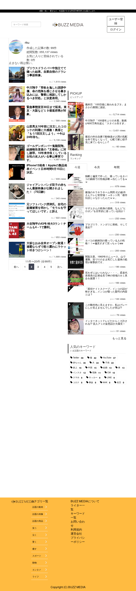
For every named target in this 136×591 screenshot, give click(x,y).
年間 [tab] (117, 167)
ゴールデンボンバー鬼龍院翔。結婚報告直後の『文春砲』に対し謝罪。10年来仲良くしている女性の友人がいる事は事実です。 (47, 153)
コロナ (77, 382)
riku (27, 42)
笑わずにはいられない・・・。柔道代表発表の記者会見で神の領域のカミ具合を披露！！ (106, 275)
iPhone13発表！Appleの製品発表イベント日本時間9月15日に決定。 (47, 168)
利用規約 (76, 529)
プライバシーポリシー (78, 540)
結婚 (107, 367)
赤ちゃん (79, 362)
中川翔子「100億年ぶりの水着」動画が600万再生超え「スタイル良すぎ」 (106, 122)
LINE (111, 377)
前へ (16, 266)
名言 (120, 382)
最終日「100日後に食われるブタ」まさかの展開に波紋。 (106, 106)
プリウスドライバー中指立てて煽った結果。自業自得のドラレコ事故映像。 (46, 71)
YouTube (109, 357)
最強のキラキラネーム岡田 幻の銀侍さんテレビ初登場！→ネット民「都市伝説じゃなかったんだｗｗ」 (106, 195)
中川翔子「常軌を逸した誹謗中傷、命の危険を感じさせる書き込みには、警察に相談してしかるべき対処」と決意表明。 (46, 92)
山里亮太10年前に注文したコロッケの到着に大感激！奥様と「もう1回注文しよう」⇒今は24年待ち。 (47, 131)
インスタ (79, 372)
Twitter (78, 357)
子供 (109, 362)
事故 (92, 382)
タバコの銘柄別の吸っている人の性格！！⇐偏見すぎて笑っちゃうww (105, 242)
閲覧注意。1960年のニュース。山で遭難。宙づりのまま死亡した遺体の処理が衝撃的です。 (106, 259)
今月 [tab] (97, 167)
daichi (111, 218)
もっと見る (119, 338)
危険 (96, 372)
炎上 (77, 367)
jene (112, 186)
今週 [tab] (77, 167)
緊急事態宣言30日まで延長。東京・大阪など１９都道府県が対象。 (47, 110)
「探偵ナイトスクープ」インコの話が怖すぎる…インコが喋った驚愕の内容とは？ (106, 291)
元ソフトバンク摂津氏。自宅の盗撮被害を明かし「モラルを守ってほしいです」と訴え (46, 207)
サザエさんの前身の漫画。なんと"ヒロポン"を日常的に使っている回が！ (105, 209)
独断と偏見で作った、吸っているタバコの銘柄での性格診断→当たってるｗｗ (106, 178)
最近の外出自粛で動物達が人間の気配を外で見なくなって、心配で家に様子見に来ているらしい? (106, 139)
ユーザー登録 (116, 21)
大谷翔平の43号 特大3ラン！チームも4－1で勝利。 (46, 225)
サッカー (94, 377)
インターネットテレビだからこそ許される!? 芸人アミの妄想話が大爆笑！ (106, 322)
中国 (92, 367)
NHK (106, 382)
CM (111, 372)
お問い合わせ (78, 523)
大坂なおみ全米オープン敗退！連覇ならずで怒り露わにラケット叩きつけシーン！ (46, 246)
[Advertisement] (98, 63)
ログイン (115, 29)
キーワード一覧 (78, 515)
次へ (59, 266)
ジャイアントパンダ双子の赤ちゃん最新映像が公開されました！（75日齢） (46, 188)
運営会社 (76, 533)
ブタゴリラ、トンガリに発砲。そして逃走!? (106, 226)
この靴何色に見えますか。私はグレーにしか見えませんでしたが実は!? (106, 306)
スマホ (77, 377)
